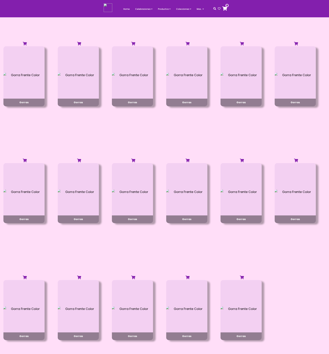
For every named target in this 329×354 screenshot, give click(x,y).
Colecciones (183, 9)
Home (126, 9)
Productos (163, 9)
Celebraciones (143, 9)
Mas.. (200, 9)
